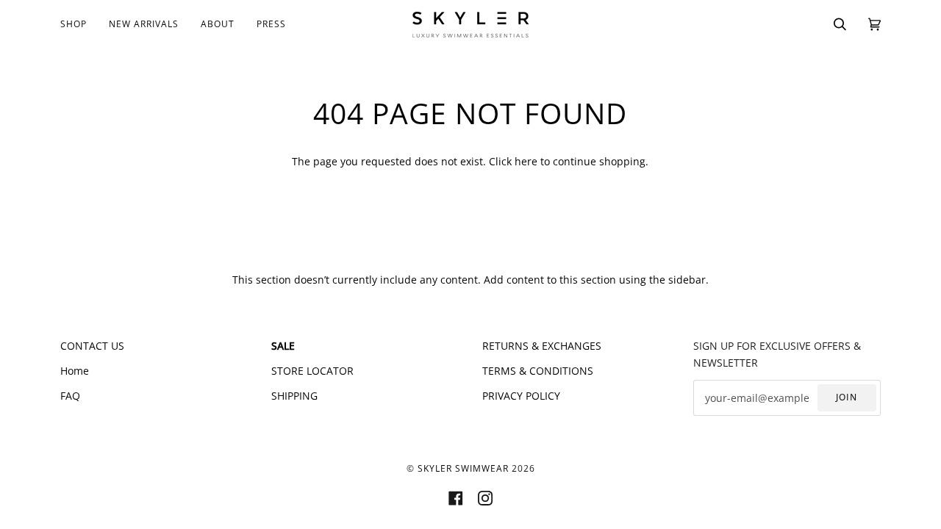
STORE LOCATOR (312, 371)
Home (74, 371)
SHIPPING (294, 396)
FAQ (70, 396)
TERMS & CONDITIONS (537, 371)
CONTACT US (92, 346)
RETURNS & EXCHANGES (541, 346)
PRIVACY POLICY (521, 396)
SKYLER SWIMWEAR (463, 468)
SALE (283, 346)
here (526, 161)
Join (846, 397)
